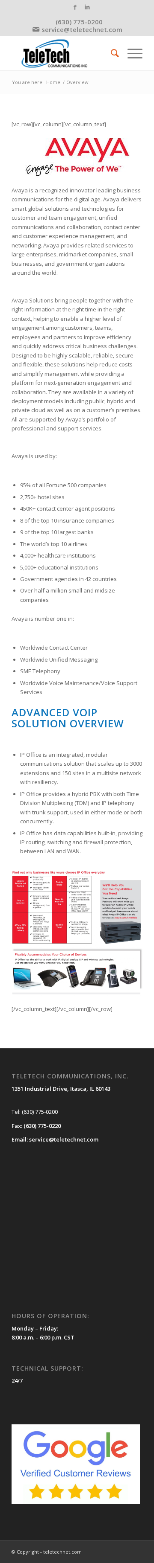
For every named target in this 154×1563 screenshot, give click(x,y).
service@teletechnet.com (81, 29)
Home (53, 82)
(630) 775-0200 (79, 21)
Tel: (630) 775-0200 (35, 1112)
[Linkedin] (87, 7)
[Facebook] (75, 7)
